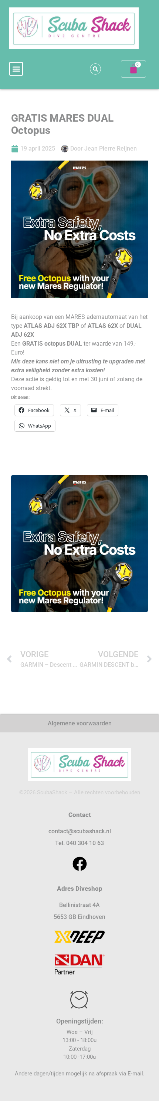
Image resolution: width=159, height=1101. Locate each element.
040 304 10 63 (85, 843)
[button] (16, 69)
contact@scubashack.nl (79, 831)
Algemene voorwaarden (80, 723)
